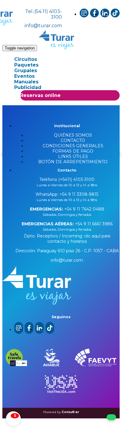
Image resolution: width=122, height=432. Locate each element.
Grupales (25, 70)
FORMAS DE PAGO (72, 151)
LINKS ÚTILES (73, 156)
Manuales (26, 82)
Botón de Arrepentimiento (72, 161)
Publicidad (27, 87)
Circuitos (25, 59)
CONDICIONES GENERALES (73, 145)
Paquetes (26, 65)
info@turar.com (43, 25)
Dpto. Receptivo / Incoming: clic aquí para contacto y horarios (67, 238)
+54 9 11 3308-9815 (78, 194)
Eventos (24, 76)
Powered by (61, 412)
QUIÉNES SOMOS (73, 135)
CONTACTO (73, 140)
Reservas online (40, 95)
